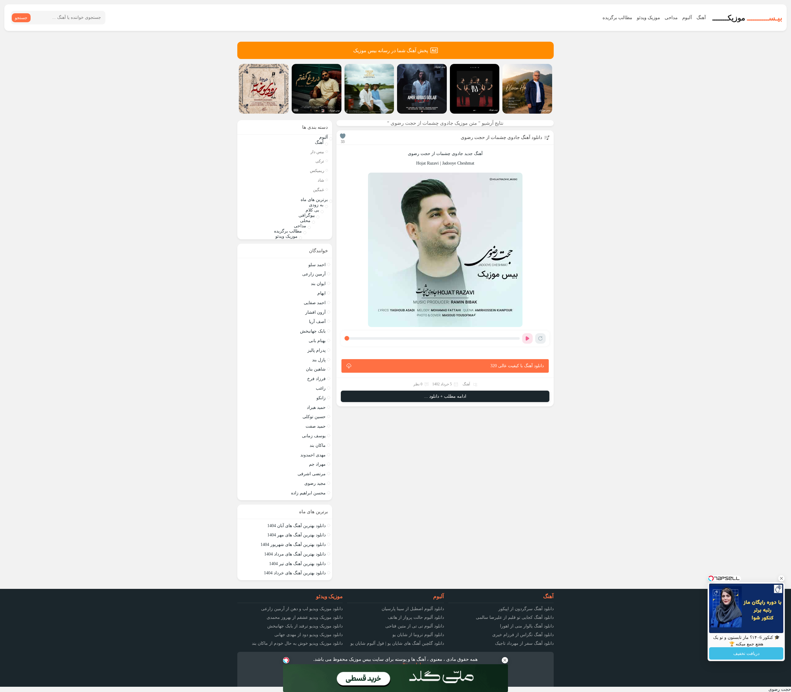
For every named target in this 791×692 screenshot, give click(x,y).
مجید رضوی (315, 483)
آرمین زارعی (314, 274)
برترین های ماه (314, 199)
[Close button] (781, 578)
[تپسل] (286, 660)
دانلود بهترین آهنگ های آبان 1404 (296, 525)
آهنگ (701, 17)
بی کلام (312, 210)
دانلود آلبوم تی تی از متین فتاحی (414, 626)
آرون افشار (315, 312)
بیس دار (317, 151)
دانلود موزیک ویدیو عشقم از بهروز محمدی (305, 617)
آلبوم (687, 17)
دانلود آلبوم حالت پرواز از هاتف (416, 617)
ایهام (321, 293)
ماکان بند (318, 445)
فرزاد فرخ (316, 378)
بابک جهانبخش (313, 331)
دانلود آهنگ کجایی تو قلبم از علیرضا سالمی (515, 617)
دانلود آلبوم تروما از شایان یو (418, 634)
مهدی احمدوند (313, 455)
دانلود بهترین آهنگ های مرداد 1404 (295, 554)
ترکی (319, 161)
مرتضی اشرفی (312, 474)
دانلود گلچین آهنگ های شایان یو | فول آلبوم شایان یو (397, 643)
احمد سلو (317, 264)
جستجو (21, 17)
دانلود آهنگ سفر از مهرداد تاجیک (524, 643)
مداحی (671, 17)
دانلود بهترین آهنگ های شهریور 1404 (293, 544)
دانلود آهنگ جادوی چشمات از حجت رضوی (501, 137)
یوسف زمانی (314, 436)
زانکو (321, 398)
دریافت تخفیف (746, 653)
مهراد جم (317, 464)
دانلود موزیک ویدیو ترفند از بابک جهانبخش (305, 626)
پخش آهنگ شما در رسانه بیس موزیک (390, 50)
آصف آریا (317, 321)
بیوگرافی (306, 215)
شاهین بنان (316, 369)
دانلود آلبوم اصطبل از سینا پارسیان (413, 608)
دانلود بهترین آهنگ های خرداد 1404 (295, 573)
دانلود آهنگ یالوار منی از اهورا (527, 626)
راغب (321, 388)
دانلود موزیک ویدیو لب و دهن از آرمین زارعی (302, 608)
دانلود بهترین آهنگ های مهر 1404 (296, 535)
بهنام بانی (317, 340)
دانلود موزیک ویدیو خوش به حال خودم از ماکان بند (297, 643)
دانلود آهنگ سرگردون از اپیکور (526, 608)
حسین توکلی (314, 416)
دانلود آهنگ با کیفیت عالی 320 (517, 365)
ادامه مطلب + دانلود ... (445, 396)
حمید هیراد (316, 407)
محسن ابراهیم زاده (308, 493)
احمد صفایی (315, 302)
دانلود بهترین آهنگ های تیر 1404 (297, 563)
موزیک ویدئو (648, 17)
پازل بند (319, 360)
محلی (305, 220)
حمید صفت (316, 426)
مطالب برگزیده (617, 17)
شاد (321, 180)
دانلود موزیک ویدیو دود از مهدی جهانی (308, 634)
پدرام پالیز (316, 350)
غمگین (318, 189)
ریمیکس (317, 170)
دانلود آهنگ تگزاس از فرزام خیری (523, 634)
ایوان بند (318, 283)
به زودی (316, 205)
